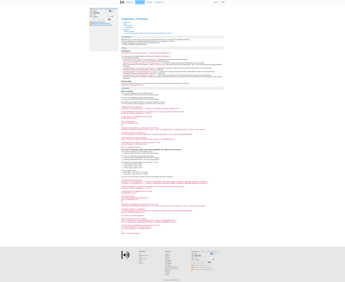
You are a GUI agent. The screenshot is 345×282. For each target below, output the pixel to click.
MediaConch (168, 255)
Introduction (127, 22)
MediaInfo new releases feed (101, 23)
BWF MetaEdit (168, 260)
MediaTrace (167, 257)
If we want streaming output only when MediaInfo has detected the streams (148, 33)
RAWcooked (168, 270)
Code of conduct (142, 258)
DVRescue (167, 271)
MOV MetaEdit (168, 263)
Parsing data (129, 27)
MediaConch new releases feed (102, 25)
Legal (140, 260)
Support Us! (159, 2)
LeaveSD (167, 273)
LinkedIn (114, 9)
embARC (167, 274)
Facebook (106, 9)
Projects (148, 2)
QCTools (167, 258)
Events (140, 257)
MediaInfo (139, 2)
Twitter (100, 9)
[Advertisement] (104, 39)
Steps (125, 24)
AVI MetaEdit (168, 262)
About (140, 253)
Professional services (143, 255)
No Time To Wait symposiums (171, 266)
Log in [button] (216, 2)
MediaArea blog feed (98, 22)
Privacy (140, 262)
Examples (126, 29)
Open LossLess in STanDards (171, 268)
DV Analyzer (168, 265)
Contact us (141, 263)
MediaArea (129, 2)
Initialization (129, 25)
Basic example (129, 31)
